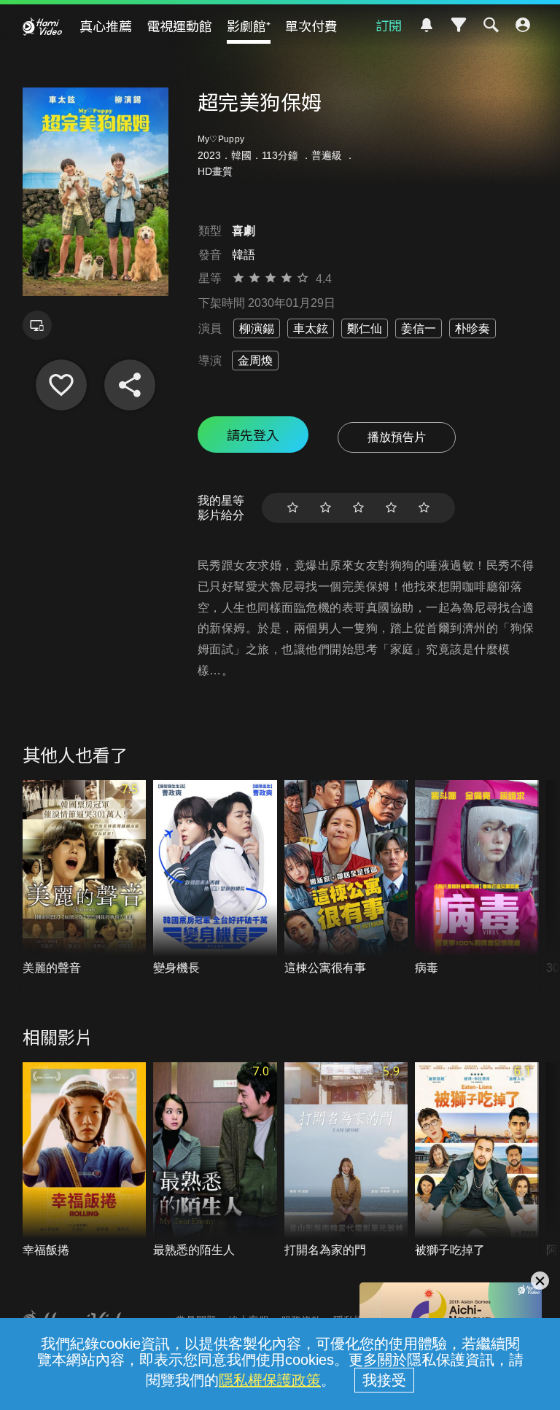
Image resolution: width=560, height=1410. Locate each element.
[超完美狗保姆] (61, 384)
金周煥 (255, 360)
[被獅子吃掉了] (477, 1160)
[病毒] (477, 878)
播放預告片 (397, 437)
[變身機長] (215, 878)
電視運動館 (179, 25)
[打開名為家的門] (346, 1160)
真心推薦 (105, 25)
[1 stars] (292, 508)
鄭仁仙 (364, 328)
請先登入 (253, 434)
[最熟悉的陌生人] (215, 1160)
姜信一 (418, 328)
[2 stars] (325, 508)
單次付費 (311, 25)
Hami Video (42, 26)
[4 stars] (391, 508)
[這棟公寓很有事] (346, 878)
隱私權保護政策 (270, 1380)
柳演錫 (256, 328)
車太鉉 (310, 328)
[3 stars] (358, 508)
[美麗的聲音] (85, 878)
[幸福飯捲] (85, 1160)
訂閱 (389, 24)
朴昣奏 (472, 328)
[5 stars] (424, 508)
